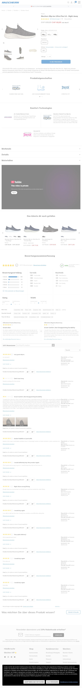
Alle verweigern (52, 682)
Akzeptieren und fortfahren (34, 682)
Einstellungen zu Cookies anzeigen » (69, 682)
